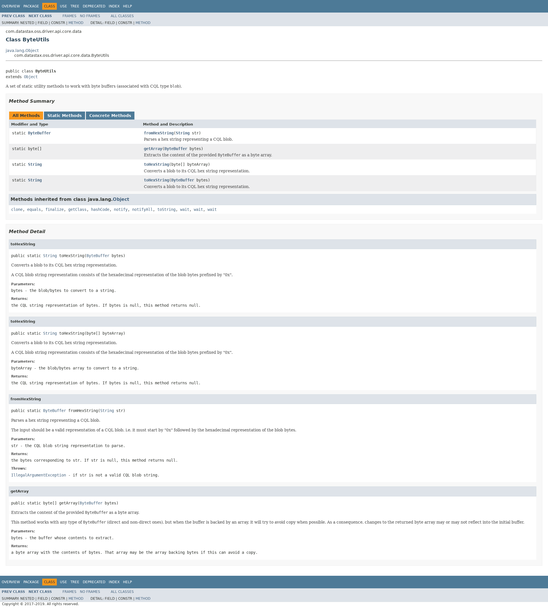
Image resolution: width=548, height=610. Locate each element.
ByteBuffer (39, 133)
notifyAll (142, 209)
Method (75, 23)
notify (121, 209)
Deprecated (94, 6)
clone (17, 209)
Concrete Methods (110, 115)
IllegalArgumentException (38, 475)
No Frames (90, 16)
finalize (54, 209)
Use (63, 6)
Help (127, 6)
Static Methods (64, 115)
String (183, 133)
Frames (69, 16)
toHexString (156, 164)
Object (31, 76)
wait (184, 209)
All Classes (122, 16)
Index (114, 6)
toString (166, 209)
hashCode (100, 209)
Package (31, 6)
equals (34, 209)
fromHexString (159, 133)
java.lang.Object (22, 50)
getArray (153, 148)
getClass (77, 209)
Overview (11, 6)
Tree (74, 6)
